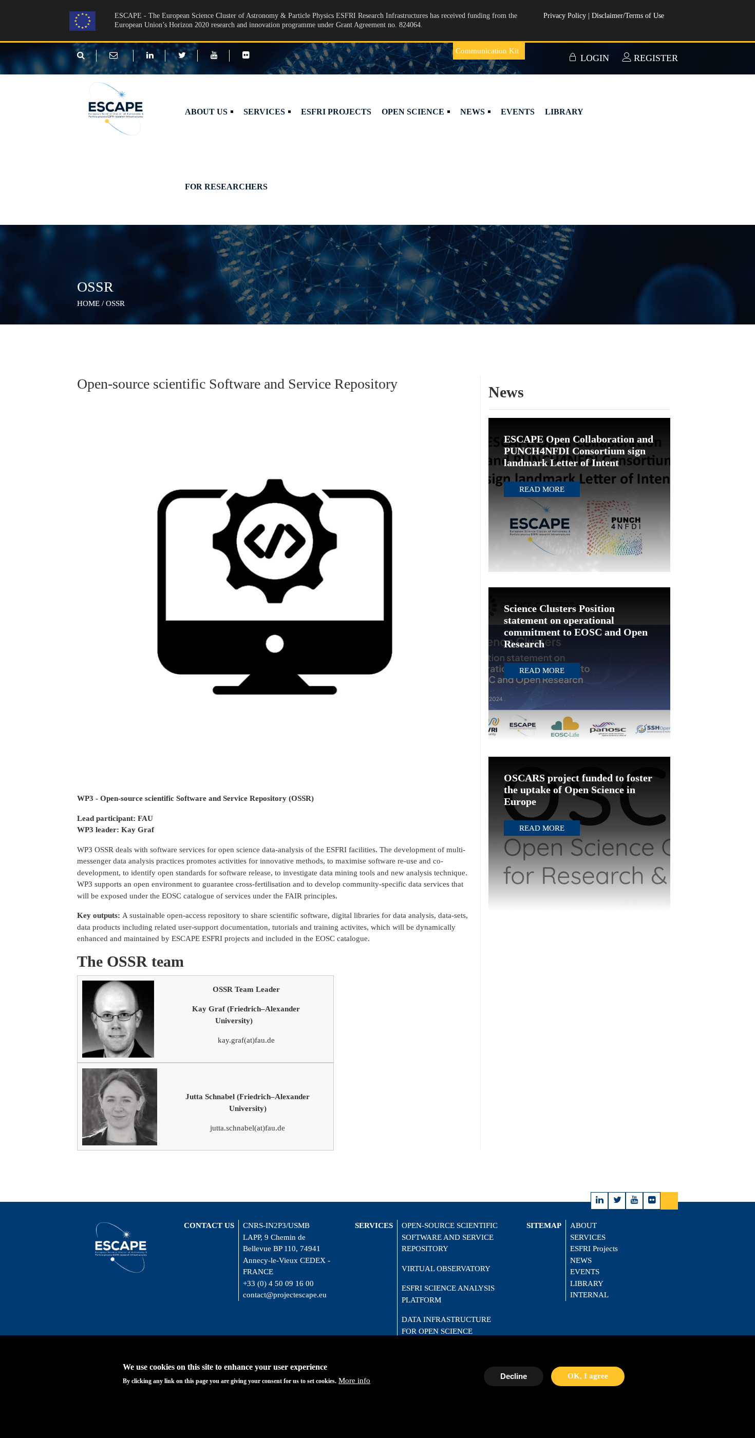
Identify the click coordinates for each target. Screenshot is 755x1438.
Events (518, 111)
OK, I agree (588, 1376)
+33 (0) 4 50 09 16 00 (278, 1283)
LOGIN (593, 58)
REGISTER (654, 58)
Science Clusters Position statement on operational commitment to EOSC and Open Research (576, 626)
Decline (513, 1375)
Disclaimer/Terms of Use (628, 16)
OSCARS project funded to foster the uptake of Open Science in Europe (578, 789)
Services (265, 111)
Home (88, 303)
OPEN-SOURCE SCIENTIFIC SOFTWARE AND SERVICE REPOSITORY (450, 1237)
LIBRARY (586, 1283)
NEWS (581, 1260)
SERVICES (588, 1237)
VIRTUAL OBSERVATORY (446, 1268)
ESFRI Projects (336, 111)
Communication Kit (487, 51)
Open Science (414, 111)
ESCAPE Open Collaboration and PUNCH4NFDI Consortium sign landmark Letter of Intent (578, 450)
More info (354, 1381)
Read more (541, 489)
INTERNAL (589, 1295)
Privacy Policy (565, 16)
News (473, 111)
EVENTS (584, 1272)
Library (564, 111)
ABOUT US (207, 111)
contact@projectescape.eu (285, 1295)
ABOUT (583, 1225)
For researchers (226, 186)
